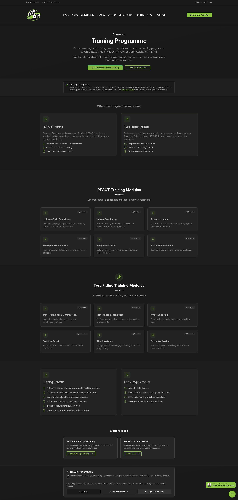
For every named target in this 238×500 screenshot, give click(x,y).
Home (66, 15)
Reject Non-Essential (119, 491)
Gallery (112, 15)
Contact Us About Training (107, 68)
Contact (160, 15)
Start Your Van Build (137, 68)
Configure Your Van (199, 15)
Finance (101, 15)
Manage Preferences (154, 491)
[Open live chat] (232, 494)
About (150, 15)
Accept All (83, 491)
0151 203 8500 (127, 90)
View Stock (130, 454)
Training (139, 15)
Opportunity (125, 15)
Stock (75, 15)
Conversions (87, 15)
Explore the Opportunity (79, 454)
